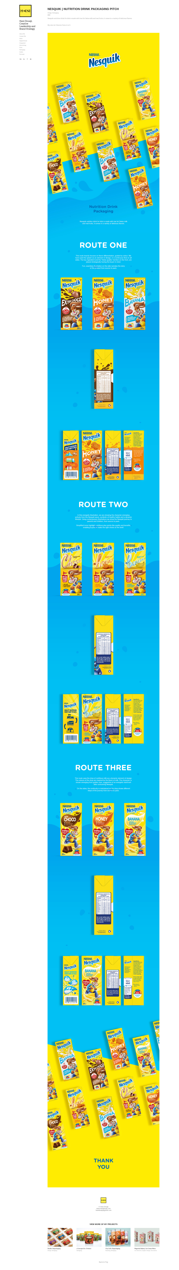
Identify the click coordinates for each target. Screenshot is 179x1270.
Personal (21, 54)
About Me (22, 34)
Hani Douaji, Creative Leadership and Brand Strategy (27, 25)
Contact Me (22, 36)
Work (20, 38)
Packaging (22, 50)
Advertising (22, 45)
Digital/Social (23, 41)
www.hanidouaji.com (103, 1208)
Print (20, 47)
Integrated (22, 43)
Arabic (21, 52)
